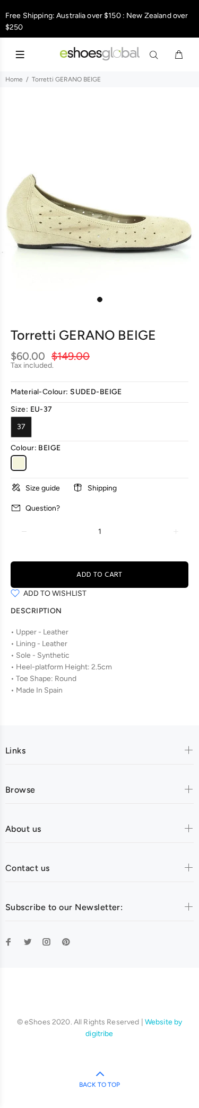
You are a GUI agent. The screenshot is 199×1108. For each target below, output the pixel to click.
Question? (42, 508)
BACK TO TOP (99, 1084)
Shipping (102, 488)
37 (21, 426)
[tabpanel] (99, 192)
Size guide (42, 488)
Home (14, 79)
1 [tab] (99, 299)
